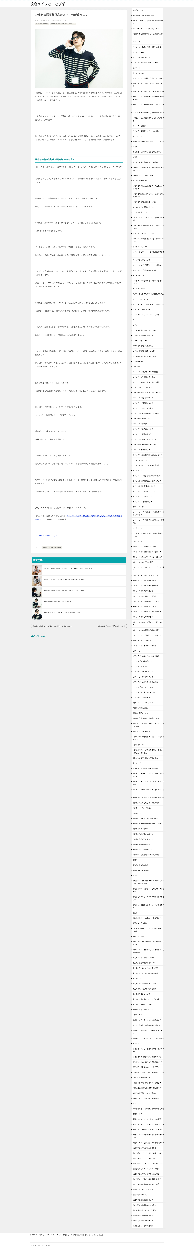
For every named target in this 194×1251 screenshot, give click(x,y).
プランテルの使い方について (143, 398)
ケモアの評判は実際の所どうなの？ (145, 207)
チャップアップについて (141, 260)
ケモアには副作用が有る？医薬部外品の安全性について (148, 169)
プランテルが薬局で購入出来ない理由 (146, 382)
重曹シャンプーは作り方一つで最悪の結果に (148, 1143)
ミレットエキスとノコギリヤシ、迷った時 (148, 557)
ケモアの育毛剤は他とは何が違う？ (145, 202)
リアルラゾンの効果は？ (141, 666)
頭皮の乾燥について (140, 1195)
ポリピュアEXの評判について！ (144, 491)
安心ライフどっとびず (48, 4)
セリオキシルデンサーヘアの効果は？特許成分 (148, 253)
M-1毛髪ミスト (138, 10)
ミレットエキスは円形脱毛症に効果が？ (147, 630)
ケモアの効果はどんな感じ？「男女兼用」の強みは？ (148, 187)
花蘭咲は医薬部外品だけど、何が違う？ (63, 24)
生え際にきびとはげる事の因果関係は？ (147, 973)
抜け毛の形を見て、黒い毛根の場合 (145, 818)
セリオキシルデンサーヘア (142, 247)
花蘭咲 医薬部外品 (55, 547)
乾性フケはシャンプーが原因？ (144, 703)
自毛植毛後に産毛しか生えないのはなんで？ (148, 1072)
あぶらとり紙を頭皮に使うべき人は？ (146, 62)
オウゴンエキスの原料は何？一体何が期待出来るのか (148, 98)
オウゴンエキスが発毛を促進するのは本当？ (148, 78)
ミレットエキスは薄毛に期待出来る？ (146, 646)
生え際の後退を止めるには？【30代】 (146, 999)
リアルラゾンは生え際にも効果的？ (145, 692)
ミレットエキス (138, 541)
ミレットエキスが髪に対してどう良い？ (147, 552)
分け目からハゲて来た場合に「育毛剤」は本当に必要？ (148, 725)
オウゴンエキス (138, 73)
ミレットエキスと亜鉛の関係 (143, 562)
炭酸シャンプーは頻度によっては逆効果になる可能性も (148, 951)
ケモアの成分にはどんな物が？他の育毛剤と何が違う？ (148, 195)
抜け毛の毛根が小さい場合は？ (144, 834)
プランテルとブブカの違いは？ (144, 387)
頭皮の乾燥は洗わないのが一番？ (144, 1210)
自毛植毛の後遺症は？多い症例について (147, 1057)
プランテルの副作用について (143, 403)
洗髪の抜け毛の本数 (140, 923)
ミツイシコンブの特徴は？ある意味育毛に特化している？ (148, 513)
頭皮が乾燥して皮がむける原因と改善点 (147, 1179)
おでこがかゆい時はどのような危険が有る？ (148, 113)
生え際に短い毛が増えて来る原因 (144, 989)
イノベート (137, 68)
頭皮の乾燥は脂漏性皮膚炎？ (143, 1215)
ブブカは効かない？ (140, 361)
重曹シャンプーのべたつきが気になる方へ (148, 1129)
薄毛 (134, 1103)
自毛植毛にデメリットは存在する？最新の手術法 (148, 1050)
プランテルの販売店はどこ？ (143, 429)
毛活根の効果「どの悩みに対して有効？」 (148, 918)
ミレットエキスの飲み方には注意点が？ (147, 612)
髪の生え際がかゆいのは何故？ (144, 1221)
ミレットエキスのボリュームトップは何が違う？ (148, 568)
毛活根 (135, 913)
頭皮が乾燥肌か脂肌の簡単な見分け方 (146, 1184)
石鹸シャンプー (138, 1015)
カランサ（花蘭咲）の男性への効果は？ (147, 131)
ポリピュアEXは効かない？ (142, 496)
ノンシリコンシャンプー (141, 309)
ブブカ (135, 325)
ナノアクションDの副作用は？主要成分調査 (148, 294)
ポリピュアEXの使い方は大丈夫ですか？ (147, 476)
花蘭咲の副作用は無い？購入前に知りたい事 (58, 601)
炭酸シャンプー (138, 936)
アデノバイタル (138, 52)
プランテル (137, 367)
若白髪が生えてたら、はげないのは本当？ (148, 1098)
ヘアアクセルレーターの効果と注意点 (146, 465)
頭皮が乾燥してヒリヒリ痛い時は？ (145, 1158)
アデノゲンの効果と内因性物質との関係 (147, 47)
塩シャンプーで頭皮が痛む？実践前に (146, 768)
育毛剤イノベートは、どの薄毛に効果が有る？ (148, 1031)
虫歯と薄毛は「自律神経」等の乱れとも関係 (148, 1109)
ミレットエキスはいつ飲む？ (143, 617)
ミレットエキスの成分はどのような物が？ (148, 601)
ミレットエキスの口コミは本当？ (144, 596)
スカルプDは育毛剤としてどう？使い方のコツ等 (148, 240)
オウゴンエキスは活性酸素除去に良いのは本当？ (148, 106)
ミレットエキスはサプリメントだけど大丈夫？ (148, 623)
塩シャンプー (137, 763)
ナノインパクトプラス (140, 299)
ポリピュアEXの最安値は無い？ (144, 486)
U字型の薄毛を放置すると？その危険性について (148, 35)
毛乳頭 (135, 875)
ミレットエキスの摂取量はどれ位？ (145, 606)
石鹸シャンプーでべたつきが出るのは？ (147, 1020)
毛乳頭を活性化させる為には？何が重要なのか (148, 906)
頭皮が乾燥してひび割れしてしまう (145, 1148)
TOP (42, 1235)
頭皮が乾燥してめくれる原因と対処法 (146, 1169)
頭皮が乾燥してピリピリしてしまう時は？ (148, 1153)
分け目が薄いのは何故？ (141, 731)
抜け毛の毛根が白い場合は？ (143, 839)
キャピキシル (137, 136)
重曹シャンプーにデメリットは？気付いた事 (148, 1124)
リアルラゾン (137, 651)
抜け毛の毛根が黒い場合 (141, 844)
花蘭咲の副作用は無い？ (141, 1077)
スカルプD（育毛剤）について (143, 233)
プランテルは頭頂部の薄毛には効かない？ (148, 455)
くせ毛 (135, 147)
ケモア (135, 157)
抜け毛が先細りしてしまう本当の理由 (146, 803)
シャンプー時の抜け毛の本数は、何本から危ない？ (148, 227)
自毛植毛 (136, 1043)
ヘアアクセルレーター (140, 460)
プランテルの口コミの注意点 (143, 408)
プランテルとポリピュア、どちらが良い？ (148, 392)
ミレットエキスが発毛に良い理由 (144, 546)
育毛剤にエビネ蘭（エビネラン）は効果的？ (148, 1038)
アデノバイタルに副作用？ (142, 57)
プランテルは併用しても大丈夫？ (144, 439)
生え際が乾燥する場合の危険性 (144, 958)
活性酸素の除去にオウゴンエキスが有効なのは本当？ (148, 930)
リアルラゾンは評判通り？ (142, 697)
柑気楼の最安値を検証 (140, 865)
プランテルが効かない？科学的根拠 (145, 372)
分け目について (138, 745)
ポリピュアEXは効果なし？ (142, 502)
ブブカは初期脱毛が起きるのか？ (144, 356)
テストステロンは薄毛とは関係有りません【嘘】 (148, 282)
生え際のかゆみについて (141, 994)
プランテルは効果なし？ (141, 450)
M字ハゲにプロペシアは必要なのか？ (146, 29)
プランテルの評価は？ (140, 424)
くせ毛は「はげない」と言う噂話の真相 (147, 152)
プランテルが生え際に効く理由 (144, 377)
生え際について (138, 978)
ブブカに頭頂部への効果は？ (143, 335)
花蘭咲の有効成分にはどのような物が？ (147, 1083)
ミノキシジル (137, 528)
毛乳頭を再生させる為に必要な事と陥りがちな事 (148, 898)
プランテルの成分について (142, 418)
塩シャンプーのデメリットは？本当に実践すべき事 (148, 775)
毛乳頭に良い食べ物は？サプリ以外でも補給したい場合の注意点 (148, 882)
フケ (134, 320)
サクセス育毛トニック (140, 212)
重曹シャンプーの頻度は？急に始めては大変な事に (148, 1136)
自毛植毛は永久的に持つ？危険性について (148, 1062)
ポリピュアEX (138, 470)
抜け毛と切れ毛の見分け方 (142, 808)
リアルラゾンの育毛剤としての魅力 (145, 682)
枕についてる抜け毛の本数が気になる (146, 855)
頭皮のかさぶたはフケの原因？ (144, 1189)
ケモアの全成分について (141, 181)
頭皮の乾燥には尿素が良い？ (143, 1200)
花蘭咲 (45, 547)
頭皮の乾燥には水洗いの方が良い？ (145, 1205)
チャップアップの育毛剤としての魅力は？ (148, 265)
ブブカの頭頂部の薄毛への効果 (144, 351)
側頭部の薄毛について (140, 713)
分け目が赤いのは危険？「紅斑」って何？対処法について (148, 738)
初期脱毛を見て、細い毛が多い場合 (145, 758)
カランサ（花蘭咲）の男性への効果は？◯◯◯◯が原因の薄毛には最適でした (68, 568)
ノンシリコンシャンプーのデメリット (146, 315)
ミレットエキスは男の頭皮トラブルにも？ (148, 635)
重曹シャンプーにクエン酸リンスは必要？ (148, 1119)
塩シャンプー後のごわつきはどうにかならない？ (148, 791)
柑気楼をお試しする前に (141, 870)
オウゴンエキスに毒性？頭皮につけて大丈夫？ (148, 84)
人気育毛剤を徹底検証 (140, 708)
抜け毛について (138, 813)
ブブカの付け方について (141, 341)
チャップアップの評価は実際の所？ (145, 270)
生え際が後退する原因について (144, 963)
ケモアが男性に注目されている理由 (145, 162)
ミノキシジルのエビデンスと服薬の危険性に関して (148, 534)
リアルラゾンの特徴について (143, 677)
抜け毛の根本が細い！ (140, 829)
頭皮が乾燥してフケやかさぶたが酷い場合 (148, 1163)
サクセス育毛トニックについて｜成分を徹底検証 (148, 219)
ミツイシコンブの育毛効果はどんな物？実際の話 (148, 521)
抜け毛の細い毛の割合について (144, 849)
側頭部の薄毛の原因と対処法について (146, 718)
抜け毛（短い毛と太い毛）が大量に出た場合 (148, 798)
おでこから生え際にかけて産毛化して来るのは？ (148, 119)
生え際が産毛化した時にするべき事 (145, 968)
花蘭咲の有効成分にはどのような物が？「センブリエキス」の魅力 (64, 590)
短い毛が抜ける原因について (143, 1009)
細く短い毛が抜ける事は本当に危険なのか (148, 1025)
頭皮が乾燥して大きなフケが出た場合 (146, 1174)
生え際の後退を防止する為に (143, 1004)
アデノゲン (137, 42)
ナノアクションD (139, 289)
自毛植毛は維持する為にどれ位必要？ (146, 1067)
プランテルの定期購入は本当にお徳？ (146, 413)
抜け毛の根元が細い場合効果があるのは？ (148, 823)
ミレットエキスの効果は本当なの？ (145, 580)
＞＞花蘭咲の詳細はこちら (46, 536)
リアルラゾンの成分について (143, 672)
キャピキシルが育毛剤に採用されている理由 (148, 141)
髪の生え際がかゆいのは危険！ (144, 1226)
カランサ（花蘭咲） (42, 24)
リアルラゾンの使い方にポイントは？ (146, 656)
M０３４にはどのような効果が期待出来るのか (148, 22)
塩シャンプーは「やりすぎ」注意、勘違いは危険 (148, 783)
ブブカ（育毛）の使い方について (144, 330)
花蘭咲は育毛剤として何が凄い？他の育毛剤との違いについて (63, 612)
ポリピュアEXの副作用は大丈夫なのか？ (147, 481)
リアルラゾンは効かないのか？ (144, 687)
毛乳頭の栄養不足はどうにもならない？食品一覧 (148, 890)
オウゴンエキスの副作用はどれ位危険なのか (148, 91)
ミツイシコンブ (138, 507)
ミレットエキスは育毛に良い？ (144, 640)
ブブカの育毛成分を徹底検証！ (144, 346)
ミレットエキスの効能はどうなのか (145, 586)
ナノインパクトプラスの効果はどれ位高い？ (148, 304)
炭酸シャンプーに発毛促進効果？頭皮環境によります (148, 943)
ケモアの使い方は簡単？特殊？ (144, 175)
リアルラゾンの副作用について (144, 661)
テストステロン (138, 275)
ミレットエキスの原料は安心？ (144, 591)
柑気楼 (135, 860)
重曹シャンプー (138, 1114)
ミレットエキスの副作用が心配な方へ (146, 575)
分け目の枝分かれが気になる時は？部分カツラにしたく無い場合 (148, 751)
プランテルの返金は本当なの (143, 434)
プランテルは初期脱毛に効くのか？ (145, 444)
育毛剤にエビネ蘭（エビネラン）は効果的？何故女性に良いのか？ (64, 579)
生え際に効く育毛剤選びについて (144, 984)
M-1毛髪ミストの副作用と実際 (143, 15)
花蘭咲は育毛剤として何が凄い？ (144, 1093)
